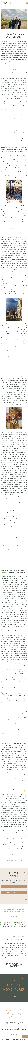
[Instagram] (14, 916)
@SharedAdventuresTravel (14, 912)
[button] (15, 860)
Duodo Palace (5, 588)
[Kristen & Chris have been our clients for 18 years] (17, 924)
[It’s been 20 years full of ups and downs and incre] (3, 924)
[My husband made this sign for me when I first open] (10, 924)
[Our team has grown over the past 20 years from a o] (24, 924)
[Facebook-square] (11, 916)
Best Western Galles (13, 111)
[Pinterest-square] (16, 916)
